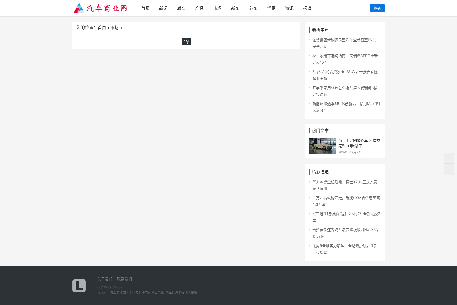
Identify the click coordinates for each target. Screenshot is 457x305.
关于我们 (104, 279)
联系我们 (124, 279)
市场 (217, 8)
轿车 (181, 8)
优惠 (271, 8)
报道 (307, 8)
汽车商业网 (118, 293)
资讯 (289, 8)
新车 (235, 8)
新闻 (163, 8)
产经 (199, 8)
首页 (145, 8)
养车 (253, 8)
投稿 (377, 8)
